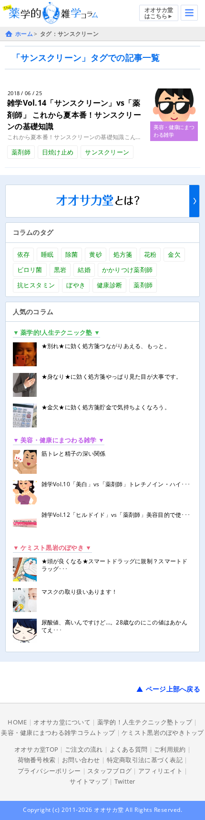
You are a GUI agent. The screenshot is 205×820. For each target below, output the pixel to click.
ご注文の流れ (84, 749)
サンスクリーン (107, 152)
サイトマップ (89, 781)
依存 (23, 254)
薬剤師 (21, 152)
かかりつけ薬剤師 (127, 269)
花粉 (150, 254)
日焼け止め (57, 152)
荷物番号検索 (37, 759)
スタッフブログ (109, 770)
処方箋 (123, 254)
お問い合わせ (81, 759)
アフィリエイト (160, 770)
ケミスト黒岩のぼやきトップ (163, 732)
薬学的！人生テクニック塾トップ (144, 722)
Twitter (124, 781)
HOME (17, 722)
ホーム (24, 34)
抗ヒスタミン (36, 285)
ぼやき (75, 285)
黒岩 (60, 269)
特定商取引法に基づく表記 (145, 759)
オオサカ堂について (62, 722)
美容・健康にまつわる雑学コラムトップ (58, 732)
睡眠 (47, 254)
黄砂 (95, 254)
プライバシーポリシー (49, 770)
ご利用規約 (169, 749)
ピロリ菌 (29, 269)
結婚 (84, 269)
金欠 (174, 254)
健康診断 (109, 285)
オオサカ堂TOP (36, 749)
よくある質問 (129, 749)
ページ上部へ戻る (173, 688)
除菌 (71, 254)
